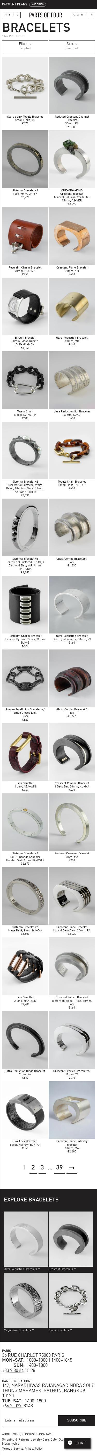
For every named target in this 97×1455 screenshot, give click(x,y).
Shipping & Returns (15, 1439)
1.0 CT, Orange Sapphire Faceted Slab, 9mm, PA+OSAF (25, 857)
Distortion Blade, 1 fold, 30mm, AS (72, 1001)
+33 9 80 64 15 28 (18, 1370)
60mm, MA (71, 1145)
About (7, 1434)
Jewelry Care (40, 1439)
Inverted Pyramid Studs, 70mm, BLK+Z (25, 639)
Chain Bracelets (59, 1330)
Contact (46, 1434)
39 (59, 1168)
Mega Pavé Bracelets (17, 1330)
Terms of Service (12, 1449)
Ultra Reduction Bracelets (20, 1269)
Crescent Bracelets (61, 1269)
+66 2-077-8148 (17, 1406)
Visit (16, 1434)
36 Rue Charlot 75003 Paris (33, 1355)
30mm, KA (72, 120)
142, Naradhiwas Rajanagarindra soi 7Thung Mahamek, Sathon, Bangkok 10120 (48, 1390)
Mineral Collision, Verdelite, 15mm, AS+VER (71, 197)
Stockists (29, 1434)
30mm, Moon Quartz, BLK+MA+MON (25, 341)
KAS (25, 713)
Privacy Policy (33, 1449)
